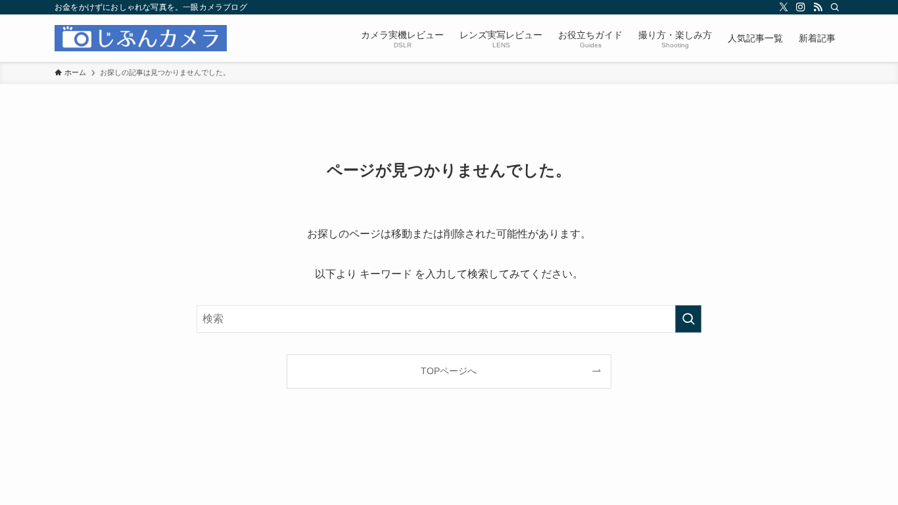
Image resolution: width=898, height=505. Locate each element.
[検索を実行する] (688, 319)
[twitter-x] (783, 7)
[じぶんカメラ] (141, 38)
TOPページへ (449, 371)
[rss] (817, 7)
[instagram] (800, 7)
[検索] (834, 7)
